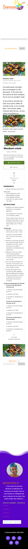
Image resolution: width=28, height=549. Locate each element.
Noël (10, 83)
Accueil (5, 505)
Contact (6, 513)
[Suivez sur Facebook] (8, 538)
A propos (6, 509)
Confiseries (5, 83)
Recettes (14, 83)
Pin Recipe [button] (15, 167)
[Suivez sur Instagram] (14, 538)
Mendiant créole (8, 78)
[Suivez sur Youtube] (11, 543)
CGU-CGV (6, 516)
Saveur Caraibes (9, 80)
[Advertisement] (14, 25)
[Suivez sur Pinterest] (17, 543)
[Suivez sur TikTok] (19, 538)
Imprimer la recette (15, 162)
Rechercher (21, 364)
